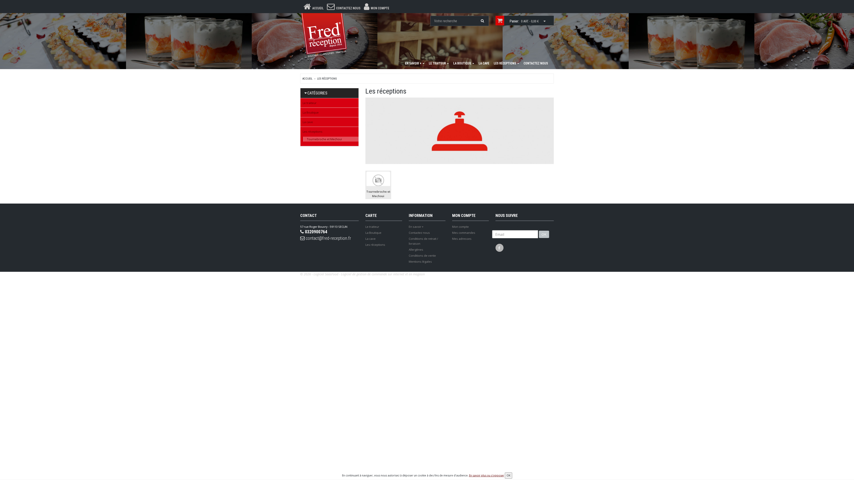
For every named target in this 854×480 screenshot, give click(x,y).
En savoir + (413, 63)
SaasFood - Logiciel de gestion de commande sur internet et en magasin (375, 274)
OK (544, 234)
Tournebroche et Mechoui (324, 139)
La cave (484, 63)
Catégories (317, 93)
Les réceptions (505, 63)
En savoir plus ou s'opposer (486, 475)
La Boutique (462, 63)
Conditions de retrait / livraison (423, 241)
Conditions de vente (422, 256)
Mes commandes (463, 233)
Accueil (307, 78)
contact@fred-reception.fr (328, 238)
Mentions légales (420, 262)
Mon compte (460, 227)
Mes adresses (461, 239)
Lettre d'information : (509, 226)
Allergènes (416, 250)
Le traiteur (438, 63)
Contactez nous (536, 63)
